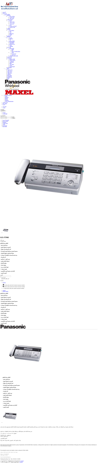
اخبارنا (4, 104)
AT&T (6, 96)
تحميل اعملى (12, 21)
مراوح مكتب (9, 72)
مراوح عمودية (9, 69)
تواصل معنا (5, 103)
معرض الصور (5, 102)
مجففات (8, 28)
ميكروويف (9, 35)
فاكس (12, 52)
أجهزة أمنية (9, 57)
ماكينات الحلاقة (12, 60)
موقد (10, 31)
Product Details (5, 291)
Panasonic (7, 36)
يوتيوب (4, 107)
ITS (12, 50)
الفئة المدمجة (12, 66)
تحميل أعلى (12, 18)
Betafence (7, 97)
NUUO (6, 99)
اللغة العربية (5, 113)
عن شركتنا (5, 13)
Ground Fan (9, 76)
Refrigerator (9, 67)
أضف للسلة (3, 277)
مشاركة (4, 282)
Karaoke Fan (9, 77)
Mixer (8, 78)
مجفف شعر (12, 64)
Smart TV (11, 38)
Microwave (12, 33)
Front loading (12, 41)
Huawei (6, 98)
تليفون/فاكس (10, 48)
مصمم (11, 65)
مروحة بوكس (9, 70)
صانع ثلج (8, 29)
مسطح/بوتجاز (10, 30)
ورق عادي (14, 54)
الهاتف (12, 49)
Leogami (22, 460)
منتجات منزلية (6, 14)
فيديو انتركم (9, 56)
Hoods (11, 34)
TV (10, 39)
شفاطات (11, 46)
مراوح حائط (9, 75)
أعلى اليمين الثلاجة (13, 26)
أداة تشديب (12, 61)
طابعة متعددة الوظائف (14, 55)
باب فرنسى (12, 23)
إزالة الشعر (12, 62)
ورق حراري (14, 53)
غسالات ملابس (11, 16)
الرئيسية (4, 12)
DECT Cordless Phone (16, 51)
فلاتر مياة (9, 47)
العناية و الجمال (11, 59)
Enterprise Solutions (7, 95)
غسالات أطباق (10, 19)
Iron (8, 79)
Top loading (12, 42)
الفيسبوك (4, 106)
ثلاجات (9, 20)
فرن (10, 32)
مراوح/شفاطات (11, 44)
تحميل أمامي (12, 17)
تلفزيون (9, 37)
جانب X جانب (12, 22)
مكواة (11, 63)
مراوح (11, 45)
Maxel (7, 68)
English (4, 112)
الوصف (4, 290)
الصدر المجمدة (12, 27)
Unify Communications (9, 101)
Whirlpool (7, 15)
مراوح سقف (9, 71)
